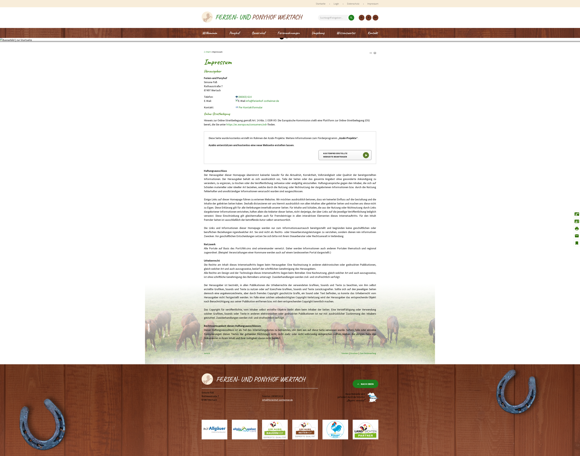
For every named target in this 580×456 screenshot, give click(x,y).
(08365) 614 (244, 97)
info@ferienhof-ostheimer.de (262, 101)
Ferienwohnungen (288, 33)
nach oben (367, 383)
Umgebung (318, 33)
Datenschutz (353, 3)
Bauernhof (258, 33)
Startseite (320, 3)
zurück (207, 353)
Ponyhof (234, 33)
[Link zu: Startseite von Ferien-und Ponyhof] (252, 17)
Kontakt (373, 33)
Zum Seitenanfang (368, 353)
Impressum (372, 3)
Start (208, 52)
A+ (375, 17)
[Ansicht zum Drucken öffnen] (375, 53)
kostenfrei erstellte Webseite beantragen (335, 155)
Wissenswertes (346, 33)
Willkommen (209, 33)
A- (362, 17)
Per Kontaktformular (251, 107)
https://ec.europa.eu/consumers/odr (246, 124)
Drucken (354, 353)
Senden (345, 353)
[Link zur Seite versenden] (370, 53)
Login (336, 3)
